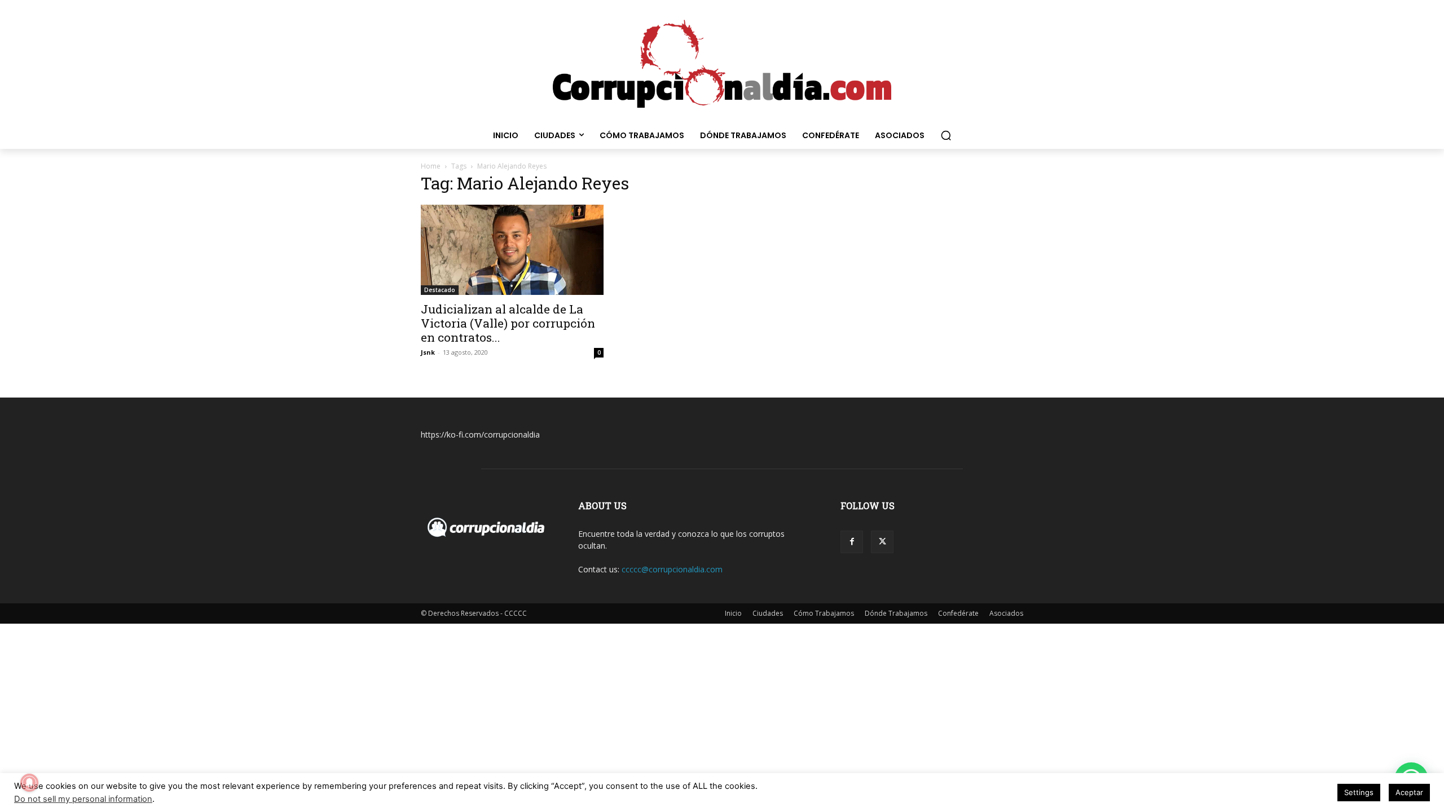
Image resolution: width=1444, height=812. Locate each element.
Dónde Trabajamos (896, 613)
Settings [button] (1358, 792)
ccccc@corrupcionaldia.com (672, 569)
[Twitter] (882, 542)
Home (431, 166)
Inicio (733, 613)
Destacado (439, 290)
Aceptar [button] (1409, 792)
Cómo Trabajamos (824, 613)
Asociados (1006, 613)
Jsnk (428, 352)
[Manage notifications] (29, 783)
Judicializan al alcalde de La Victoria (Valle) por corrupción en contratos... (508, 323)
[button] (945, 135)
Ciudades (767, 613)
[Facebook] (851, 542)
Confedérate (958, 613)
